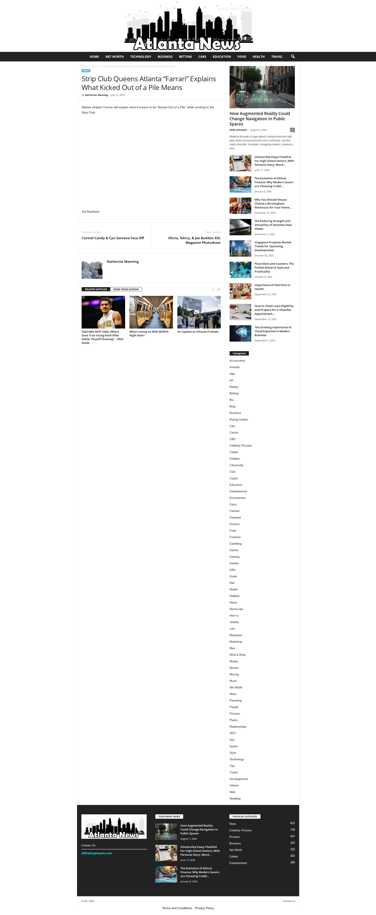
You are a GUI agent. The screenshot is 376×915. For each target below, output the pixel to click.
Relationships (238, 726)
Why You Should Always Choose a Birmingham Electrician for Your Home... (273, 203)
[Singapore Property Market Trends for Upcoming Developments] (240, 248)
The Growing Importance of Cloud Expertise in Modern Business (273, 331)
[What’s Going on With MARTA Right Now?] (151, 312)
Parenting (236, 700)
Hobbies (235, 596)
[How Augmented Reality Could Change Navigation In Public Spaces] (262, 87)
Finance (235, 524)
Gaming (234, 556)
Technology (140, 56)
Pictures (235, 713)
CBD (232, 439)
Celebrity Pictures (241, 445)
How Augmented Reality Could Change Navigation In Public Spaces (260, 119)
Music (233, 681)
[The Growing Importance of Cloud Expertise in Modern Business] (240, 333)
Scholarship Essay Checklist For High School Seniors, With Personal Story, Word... (274, 161)
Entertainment (238, 491)
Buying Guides (239, 419)
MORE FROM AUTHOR (126, 289)
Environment (237, 498)
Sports (234, 746)
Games (234, 550)
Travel (277, 56)
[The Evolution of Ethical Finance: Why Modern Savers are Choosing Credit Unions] (240, 184)
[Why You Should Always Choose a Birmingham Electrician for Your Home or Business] (240, 206)
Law (232, 628)
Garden (234, 563)
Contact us (289, 901)
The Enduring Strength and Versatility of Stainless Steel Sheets (273, 225)
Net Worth (115, 56)
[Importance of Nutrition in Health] (240, 291)
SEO (233, 733)
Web (232, 792)
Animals (235, 367)
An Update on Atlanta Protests (197, 332)
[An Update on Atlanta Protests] (199, 312)
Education (222, 56)
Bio (232, 400)
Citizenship (236, 465)
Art (231, 380)
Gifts (233, 569)
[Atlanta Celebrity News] (188, 26)
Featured (235, 517)
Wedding (235, 798)
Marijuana (236, 635)
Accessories (237, 360)
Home (94, 56)
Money (234, 661)
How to (234, 615)
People (234, 707)
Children (235, 458)
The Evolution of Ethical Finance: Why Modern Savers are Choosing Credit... (274, 182)
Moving (234, 674)
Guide (233, 576)
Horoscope (236, 609)
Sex (232, 739)
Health (259, 56)
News (95, 66)
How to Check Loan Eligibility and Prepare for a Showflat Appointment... (274, 310)
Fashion (235, 511)
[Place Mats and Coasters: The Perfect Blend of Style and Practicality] (240, 270)
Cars (202, 56)
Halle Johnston (238, 129)
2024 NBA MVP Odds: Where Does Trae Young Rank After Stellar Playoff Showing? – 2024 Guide (102, 337)
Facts (233, 504)
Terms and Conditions (177, 908)
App (232, 373)
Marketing (236, 641)
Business (165, 56)
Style (233, 752)
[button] (292, 56)
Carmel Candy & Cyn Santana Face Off (113, 238)
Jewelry (234, 622)
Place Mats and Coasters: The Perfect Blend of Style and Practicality (274, 267)
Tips (232, 766)
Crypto (234, 478)
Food (241, 56)
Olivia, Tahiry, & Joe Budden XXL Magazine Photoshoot (194, 240)
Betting (185, 56)
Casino (234, 432)
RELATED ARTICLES (96, 289)
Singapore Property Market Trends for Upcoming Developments (273, 246)
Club (232, 471)
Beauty (234, 386)
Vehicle (234, 785)
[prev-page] (213, 289)
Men (232, 648)
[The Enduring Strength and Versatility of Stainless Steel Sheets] (240, 227)
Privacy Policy (204, 908)
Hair (232, 583)
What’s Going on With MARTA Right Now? (149, 333)
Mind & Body (238, 654)
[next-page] (219, 289)
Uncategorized (239, 779)
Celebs (234, 452)
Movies (234, 667)
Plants (234, 720)
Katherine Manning (96, 95)
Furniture (235, 537)
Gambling (236, 543)
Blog (232, 406)
